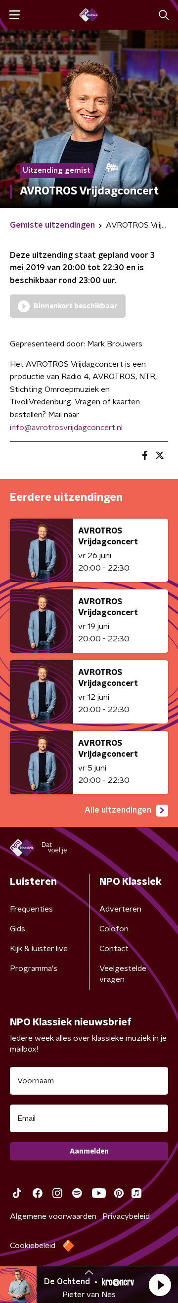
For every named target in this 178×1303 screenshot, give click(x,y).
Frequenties (31, 909)
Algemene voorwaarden (53, 1216)
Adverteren (120, 909)
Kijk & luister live (39, 949)
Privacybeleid (126, 1216)
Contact (114, 949)
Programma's (33, 968)
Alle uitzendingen (118, 810)
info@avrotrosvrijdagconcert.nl (66, 428)
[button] (160, 1285)
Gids (17, 929)
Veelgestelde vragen (122, 974)
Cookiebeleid (32, 1246)
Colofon (114, 929)
